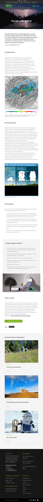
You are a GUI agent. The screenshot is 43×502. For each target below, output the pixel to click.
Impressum (25, 489)
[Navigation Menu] (37, 6)
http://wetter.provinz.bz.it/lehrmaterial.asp (21, 315)
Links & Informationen (27, 484)
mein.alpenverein (9, 2)
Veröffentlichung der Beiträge (11, 488)
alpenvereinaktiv (34, 2)
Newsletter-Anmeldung (10, 482)
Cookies (24, 491)
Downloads (21, 2)
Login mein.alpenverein (10, 478)
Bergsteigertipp (11, 326)
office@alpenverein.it (12, 470)
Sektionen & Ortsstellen (27, 480)
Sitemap (24, 486)
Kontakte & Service (27, 2)
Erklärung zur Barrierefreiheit (11, 490)
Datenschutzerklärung (27, 493)
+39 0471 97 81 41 (10, 469)
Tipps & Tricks (21, 17)
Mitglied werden (15, 2)
